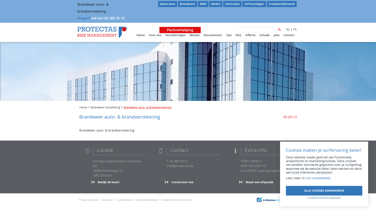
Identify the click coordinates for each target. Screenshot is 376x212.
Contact (289, 35)
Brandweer (187, 4)
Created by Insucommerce (176, 200)
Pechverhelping (180, 29)
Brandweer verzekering (105, 107)
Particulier (232, 4)
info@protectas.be (179, 166)
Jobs (276, 35)
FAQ (238, 35)
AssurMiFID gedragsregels (260, 170)
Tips (229, 35)
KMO (203, 4)
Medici (216, 4)
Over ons (155, 35)
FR (294, 29)
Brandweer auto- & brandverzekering (107, 130)
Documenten (213, 35)
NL (288, 29)
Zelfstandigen (254, 4)
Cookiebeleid (124, 200)
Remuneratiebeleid (146, 200)
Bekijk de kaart (108, 182)
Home (141, 35)
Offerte (250, 35)
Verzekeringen (175, 35)
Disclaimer (107, 200)
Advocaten (167, 4)
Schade (264, 35)
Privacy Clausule (88, 200)
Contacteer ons (182, 182)
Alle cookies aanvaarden (324, 190)
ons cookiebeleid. (318, 178)
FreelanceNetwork (282, 4)
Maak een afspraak (259, 182)
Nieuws (195, 35)
